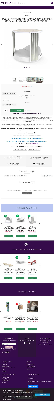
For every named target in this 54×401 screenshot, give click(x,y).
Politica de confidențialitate (14, 397)
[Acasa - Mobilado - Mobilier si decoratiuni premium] (8, 3)
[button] (18, 399)
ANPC (28, 369)
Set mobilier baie (6, 378)
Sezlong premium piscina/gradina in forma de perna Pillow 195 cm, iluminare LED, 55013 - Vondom (20, 271)
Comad (20, 315)
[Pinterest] (27, 343)
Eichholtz (8, 268)
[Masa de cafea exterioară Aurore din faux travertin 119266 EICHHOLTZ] (8, 261)
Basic (4, 100)
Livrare (3, 369)
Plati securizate (30, 364)
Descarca (48, 175)
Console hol (4, 382)
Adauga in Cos (17, 110)
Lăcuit (8, 100)
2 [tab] (26, 67)
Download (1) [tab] (27, 171)
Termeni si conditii (6, 366)
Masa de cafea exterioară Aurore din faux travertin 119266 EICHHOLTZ (8, 271)
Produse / (29, 12)
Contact (4, 371)
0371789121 (46, 342)
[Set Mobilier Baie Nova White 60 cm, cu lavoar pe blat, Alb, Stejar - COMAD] (32, 306)
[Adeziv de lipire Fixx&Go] (8, 306)
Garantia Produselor (31, 368)
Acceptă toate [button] (42, 394)
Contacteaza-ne (34, 386)
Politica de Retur (31, 366)
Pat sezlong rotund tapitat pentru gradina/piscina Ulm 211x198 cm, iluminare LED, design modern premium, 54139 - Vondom (21, 229)
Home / (24, 12)
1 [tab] (24, 67)
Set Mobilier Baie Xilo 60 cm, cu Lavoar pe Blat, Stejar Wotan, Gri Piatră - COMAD (20, 319)
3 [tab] (28, 67)
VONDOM (9, 226)
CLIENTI (29, 362)
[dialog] (27, 394)
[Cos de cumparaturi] (51, 7)
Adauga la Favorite (20, 149)
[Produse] (2, 8)
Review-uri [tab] (27, 182)
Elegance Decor (8, 315)
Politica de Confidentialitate (8, 368)
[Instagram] (29, 343)
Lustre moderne (5, 380)
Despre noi (4, 364)
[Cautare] (52, 3)
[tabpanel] (27, 46)
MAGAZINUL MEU (7, 362)
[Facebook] (24, 343)
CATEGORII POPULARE (8, 374)
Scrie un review (27, 193)
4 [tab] (29, 67)
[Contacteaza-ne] (48, 7)
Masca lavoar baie (6, 377)
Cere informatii (34, 149)
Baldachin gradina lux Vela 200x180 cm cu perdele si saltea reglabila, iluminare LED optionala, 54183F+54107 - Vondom (32, 229)
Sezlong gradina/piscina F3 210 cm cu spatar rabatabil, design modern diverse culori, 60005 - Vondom (32, 271)
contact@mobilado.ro (45, 344)
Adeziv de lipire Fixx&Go (8, 318)
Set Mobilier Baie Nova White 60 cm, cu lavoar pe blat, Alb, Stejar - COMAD (32, 319)
